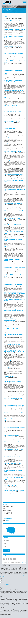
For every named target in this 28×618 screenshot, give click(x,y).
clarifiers (13, 57)
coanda (7, 91)
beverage (9, 25)
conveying (12, 117)
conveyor (20, 76)
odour (5, 119)
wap (4, 92)
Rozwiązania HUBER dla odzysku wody (13, 46)
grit (16, 77)
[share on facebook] (7, 559)
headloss (22, 147)
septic (22, 157)
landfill (13, 164)
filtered (13, 229)
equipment (14, 93)
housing (19, 208)
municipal (22, 118)
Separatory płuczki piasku (10, 128)
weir (9, 216)
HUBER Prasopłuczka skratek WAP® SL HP (14, 167)
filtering (19, 117)
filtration (7, 56)
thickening (17, 215)
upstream (14, 348)
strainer (23, 24)
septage (22, 155)
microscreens (8, 59)
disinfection (6, 229)
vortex (24, 91)
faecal (5, 171)
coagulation (9, 43)
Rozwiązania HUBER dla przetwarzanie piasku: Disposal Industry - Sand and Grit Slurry (13, 72)
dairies (12, 33)
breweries (5, 26)
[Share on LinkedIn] (14, 559)
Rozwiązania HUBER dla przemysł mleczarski (14, 29)
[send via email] (4, 559)
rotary (11, 216)
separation (22, 75)
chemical (22, 58)
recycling (21, 31)
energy (18, 91)
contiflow (12, 56)
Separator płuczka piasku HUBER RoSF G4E (14, 252)
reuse (21, 59)
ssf (8, 102)
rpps (13, 101)
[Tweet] (11, 559)
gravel (13, 236)
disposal (9, 88)
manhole (5, 27)
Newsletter (6, 538)
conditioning (21, 57)
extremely (5, 164)
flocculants (18, 58)
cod (8, 26)
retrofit (8, 178)
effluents (20, 288)
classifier (16, 92)
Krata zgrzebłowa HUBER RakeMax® (12, 143)
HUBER (7, 520)
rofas (10, 155)
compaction (12, 76)
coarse (13, 43)
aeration (10, 92)
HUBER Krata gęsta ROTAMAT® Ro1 (12, 121)
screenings (10, 149)
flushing (18, 249)
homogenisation (18, 200)
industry (22, 26)
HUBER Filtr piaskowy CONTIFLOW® (12, 224)
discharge (5, 34)
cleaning (5, 147)
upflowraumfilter (6, 228)
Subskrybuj (6, 550)
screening (5, 149)
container (7, 117)
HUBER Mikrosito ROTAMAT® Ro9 (12, 105)
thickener (13, 215)
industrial (9, 118)
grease (17, 93)
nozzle (5, 447)
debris (11, 26)
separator (16, 135)
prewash (10, 157)
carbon (14, 169)
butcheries (22, 42)
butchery (5, 43)
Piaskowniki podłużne (9, 137)
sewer (5, 201)
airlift (10, 227)
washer (21, 135)
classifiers (20, 92)
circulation (19, 235)
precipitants (14, 59)
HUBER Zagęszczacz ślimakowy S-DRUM (13, 210)
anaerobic (18, 86)
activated (5, 25)
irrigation (16, 289)
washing (5, 136)
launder (13, 171)
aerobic (14, 86)
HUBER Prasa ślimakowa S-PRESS (12, 218)
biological (13, 25)
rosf (16, 75)
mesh (8, 27)
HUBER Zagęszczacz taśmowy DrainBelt (13, 203)
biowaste (22, 86)
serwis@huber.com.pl (8, 518)
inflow (10, 230)
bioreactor (20, 25)
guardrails (18, 26)
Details (4, 586)
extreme (5, 157)
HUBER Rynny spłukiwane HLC (11, 246)
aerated (11, 86)
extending (14, 364)
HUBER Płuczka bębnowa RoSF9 (11, 197)
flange (19, 147)
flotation (7, 31)
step (10, 56)
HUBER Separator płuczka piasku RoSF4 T (13, 174)
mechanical (6, 94)
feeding (10, 171)
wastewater (14, 141)
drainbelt (10, 207)
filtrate (9, 164)
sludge (20, 24)
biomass (16, 25)
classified (15, 67)
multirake (17, 148)
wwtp (16, 102)
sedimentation (6, 57)
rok (14, 116)
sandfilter (22, 227)
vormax (20, 91)
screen (11, 24)
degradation (14, 103)
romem (5, 305)
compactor (19, 43)
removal (17, 59)
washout (5, 172)
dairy (15, 33)
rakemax (14, 146)
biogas (14, 24)
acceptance (11, 156)
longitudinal (23, 93)
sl (12, 169)
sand (8, 32)
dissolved (14, 44)
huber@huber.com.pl (8, 517)
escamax (18, 101)
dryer (9, 307)
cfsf (12, 227)
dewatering (6, 44)
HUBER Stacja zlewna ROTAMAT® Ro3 (13, 160)
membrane (8, 24)
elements (16, 147)
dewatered (14, 26)
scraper (7, 119)
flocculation (16, 208)
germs (23, 229)
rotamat (17, 24)
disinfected (10, 34)
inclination (5, 118)
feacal (7, 171)
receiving (9, 78)
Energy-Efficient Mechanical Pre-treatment (13, 90)
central (13, 92)
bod (23, 25)
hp (11, 169)
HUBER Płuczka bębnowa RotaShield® (13, 151)
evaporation (6, 289)
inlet (15, 118)
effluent (22, 178)
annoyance (11, 163)
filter (13, 207)
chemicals (11, 67)
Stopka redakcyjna (7, 584)
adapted (8, 86)
